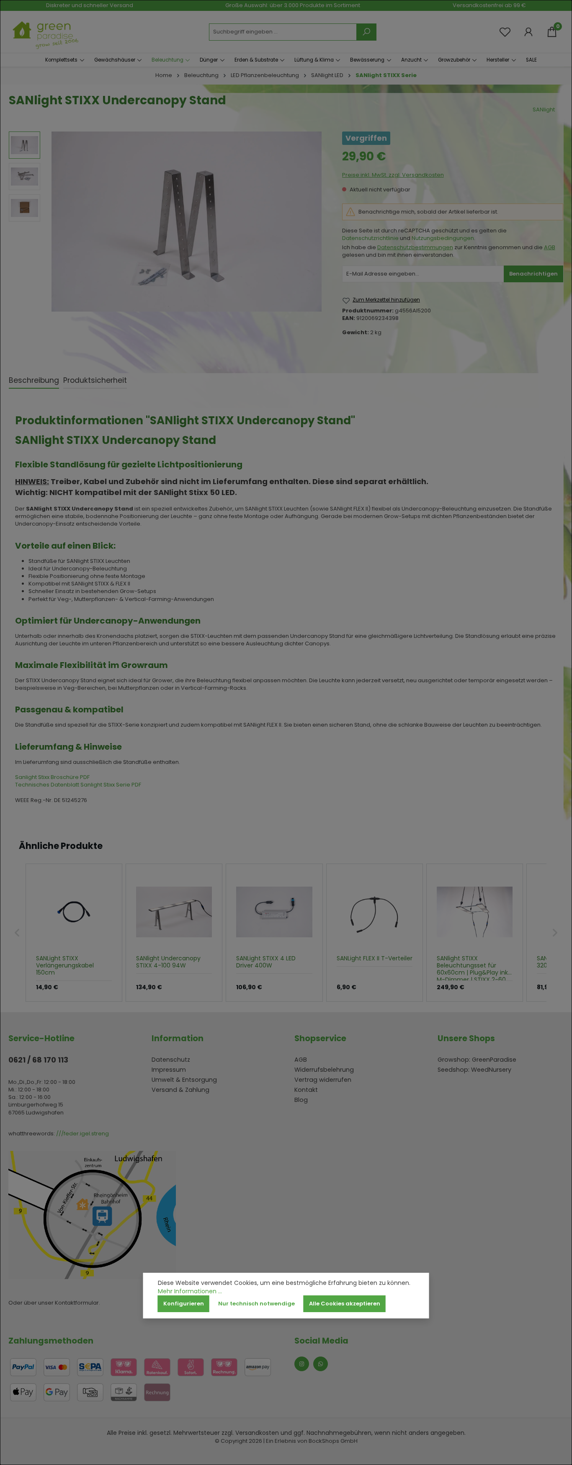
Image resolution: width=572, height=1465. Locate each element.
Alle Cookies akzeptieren (344, 1304)
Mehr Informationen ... (190, 1291)
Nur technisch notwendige (256, 1304)
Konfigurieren (183, 1304)
